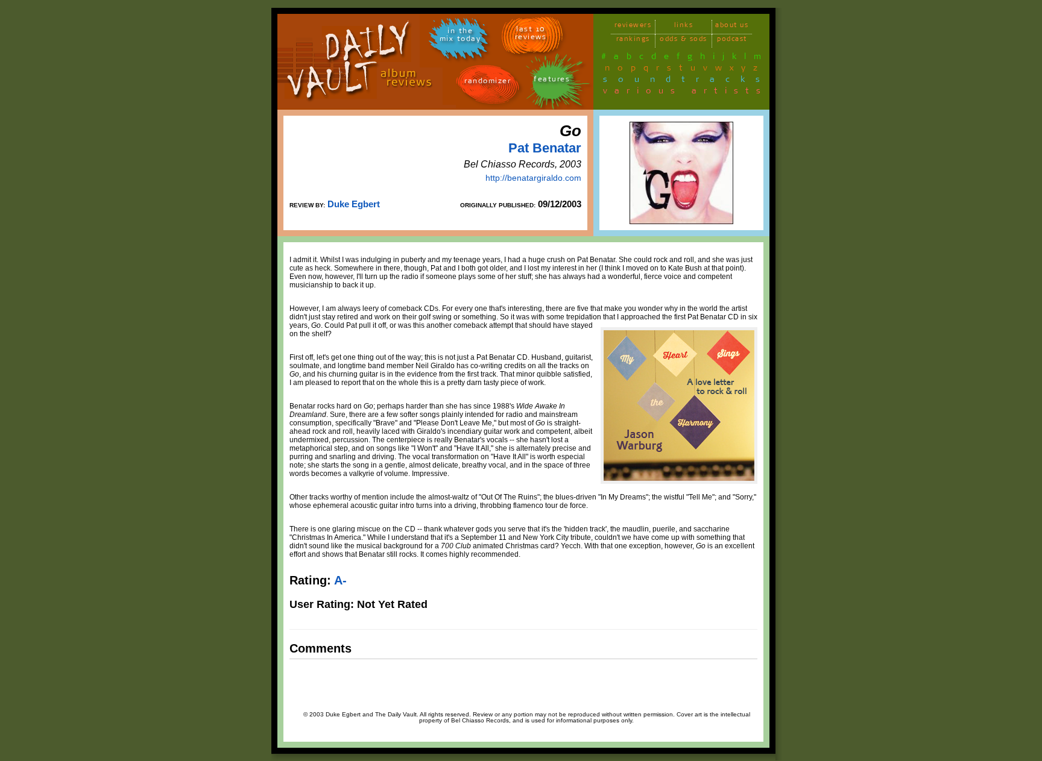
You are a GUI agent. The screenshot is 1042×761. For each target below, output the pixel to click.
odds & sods (683, 40)
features (552, 81)
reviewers (633, 26)
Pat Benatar (544, 147)
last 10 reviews (531, 35)
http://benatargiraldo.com (533, 178)
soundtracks (687, 81)
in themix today (460, 37)
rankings (633, 40)
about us (731, 26)
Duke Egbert (353, 204)
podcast (732, 40)
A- (340, 580)
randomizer (487, 83)
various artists (685, 93)
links (683, 26)
